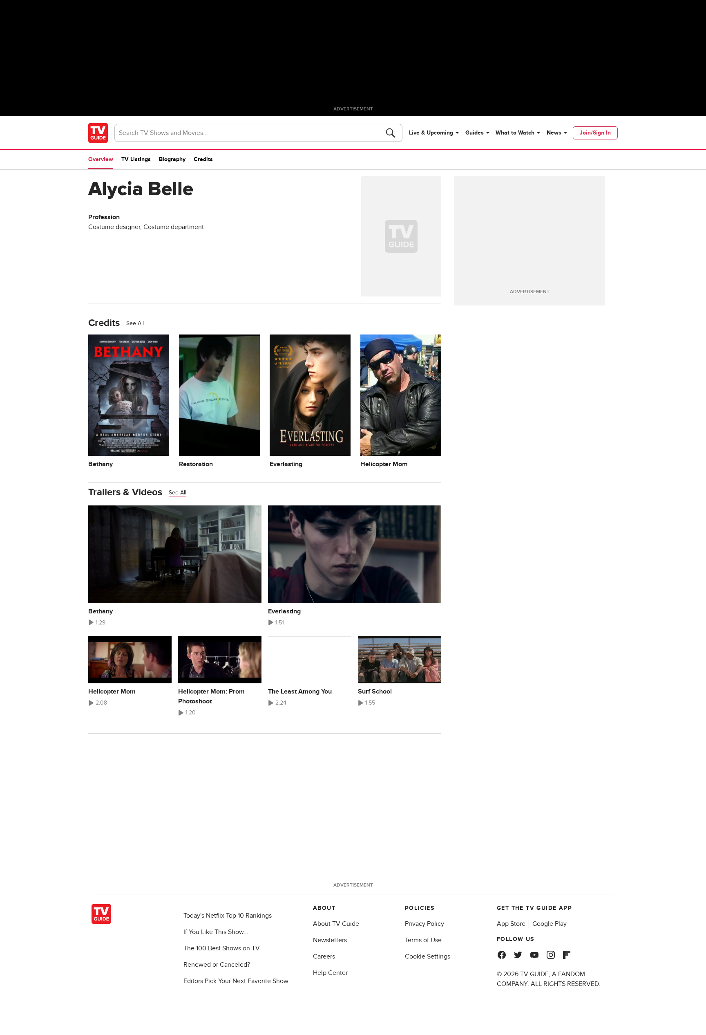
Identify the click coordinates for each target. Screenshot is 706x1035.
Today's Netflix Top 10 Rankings (227, 916)
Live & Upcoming (431, 132)
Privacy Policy (424, 924)
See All (135, 323)
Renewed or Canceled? (216, 965)
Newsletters (330, 940)
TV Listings (136, 159)
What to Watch (515, 132)
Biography (172, 159)
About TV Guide (336, 924)
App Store (511, 924)
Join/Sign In (595, 132)
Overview (100, 159)
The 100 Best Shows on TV (221, 948)
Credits (203, 159)
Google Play (549, 924)
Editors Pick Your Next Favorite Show (235, 981)
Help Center (330, 973)
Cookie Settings (427, 956)
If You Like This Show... (215, 932)
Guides (474, 132)
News (554, 132)
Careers (324, 956)
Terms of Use (423, 940)
